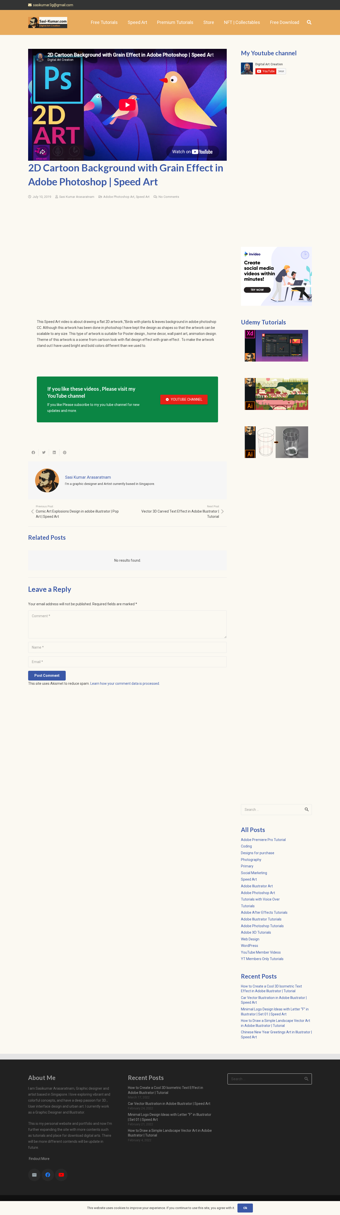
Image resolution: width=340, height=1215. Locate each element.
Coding (246, 846)
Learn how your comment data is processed (124, 683)
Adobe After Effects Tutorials (264, 912)
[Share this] (33, 452)
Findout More (39, 1159)
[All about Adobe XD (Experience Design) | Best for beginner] (276, 346)
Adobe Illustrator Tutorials (261, 919)
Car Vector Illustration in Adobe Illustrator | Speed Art (169, 1104)
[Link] (47, 22)
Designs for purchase (257, 853)
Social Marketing (254, 873)
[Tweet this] (44, 452)
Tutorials (248, 906)
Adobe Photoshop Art (118, 197)
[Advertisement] (127, 242)
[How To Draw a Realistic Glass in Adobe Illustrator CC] (276, 442)
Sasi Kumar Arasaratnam (76, 197)
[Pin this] (64, 452)
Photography (251, 860)
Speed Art (143, 197)
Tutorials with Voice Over (260, 899)
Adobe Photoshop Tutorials (262, 926)
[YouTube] (61, 1175)
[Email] (34, 1175)
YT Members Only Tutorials (262, 959)
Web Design (250, 939)
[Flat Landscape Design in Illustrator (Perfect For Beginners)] (276, 394)
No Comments (169, 197)
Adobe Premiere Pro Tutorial (263, 840)
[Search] (309, 22)
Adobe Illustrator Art (257, 886)
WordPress (249, 946)
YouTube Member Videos (261, 952)
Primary (247, 866)
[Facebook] (48, 1175)
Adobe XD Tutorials (256, 932)
